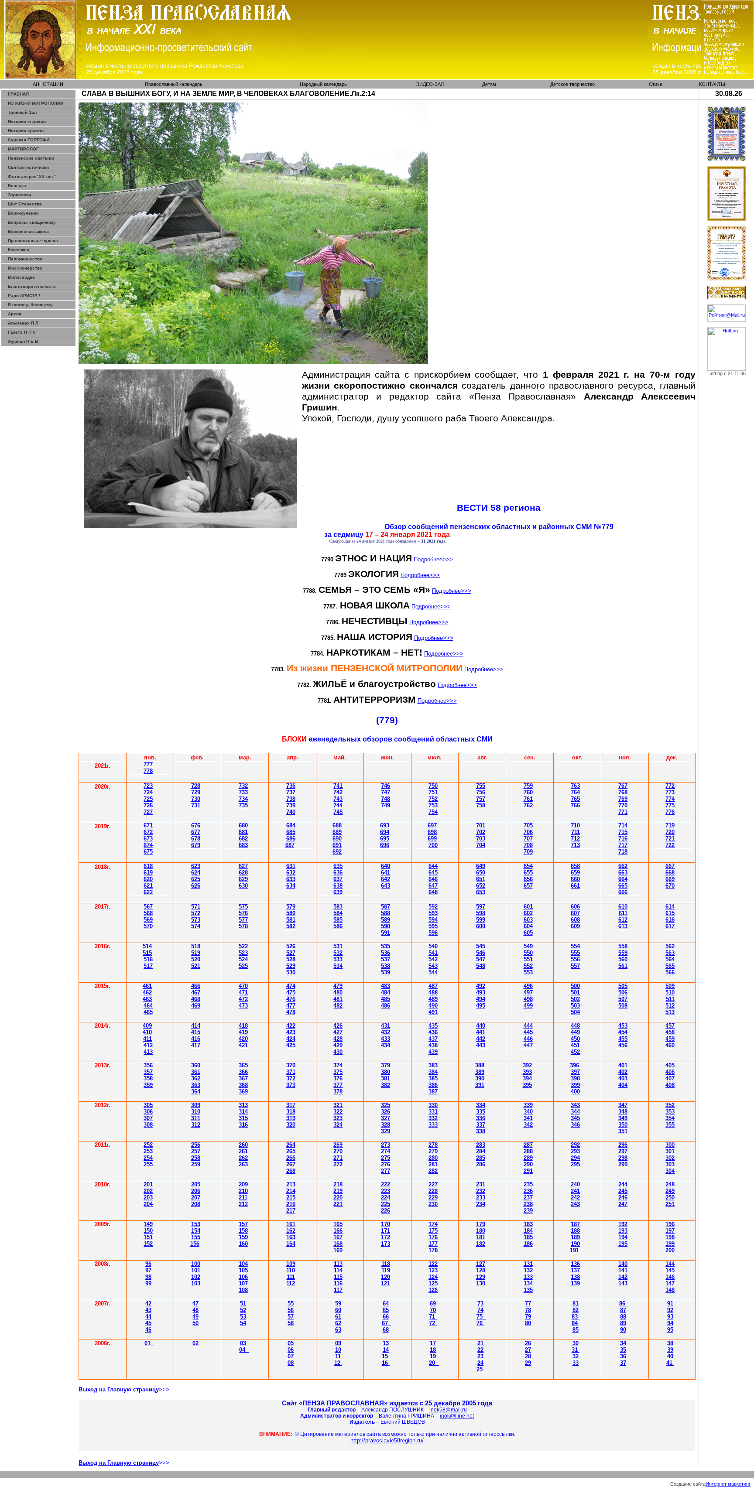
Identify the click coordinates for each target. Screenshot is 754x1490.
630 (243, 885)
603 (528, 919)
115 (338, 1277)
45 (148, 1012)
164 (290, 1244)
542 (433, 959)
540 (433, 946)
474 (290, 986)
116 (338, 1283)
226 (385, 1210)
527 (290, 953)
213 (290, 1184)
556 (575, 959)
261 (243, 1151)
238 (528, 1204)
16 (386, 1363)
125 (433, 1283)
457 (670, 1025)
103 (195, 1283)
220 (338, 1197)
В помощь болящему (30, 304)
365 (243, 1065)
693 (384, 825)
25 (385, 1158)
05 (291, 1343)
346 (575, 1124)
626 (195, 885)
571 (195, 906)
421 (243, 1045)
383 (433, 1065)
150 (148, 1230)
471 (243, 992)
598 (480, 913)
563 (670, 953)
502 (575, 999)
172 (385, 1237)
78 (528, 1310)
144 (670, 1264)
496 (528, 986)
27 (528, 1349)
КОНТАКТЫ (712, 84)
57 (291, 1316)
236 (528, 1191)
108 (243, 1290)
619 (148, 872)
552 (528, 966)
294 (575, 1158)
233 (480, 1197)
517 (148, 966)
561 (622, 966)
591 (385, 933)
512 (670, 1005)
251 (670, 1204)
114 (338, 1270)
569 (148, 919)
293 (575, 1151)
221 (338, 1204)
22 (480, 1349)
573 (195, 919)
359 (148, 1085)
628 (243, 872)
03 (243, 1343)
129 (480, 1277)
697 (432, 825)
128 (480, 1270)
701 (480, 825)
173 (385, 1244)
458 (670, 1032)
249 (670, 1191)
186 (528, 1244)
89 (623, 1323)
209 (243, 1184)
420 (243, 1038)
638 (338, 885)
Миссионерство (25, 268)
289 (528, 1158)
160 (243, 1244)
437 (433, 1038)
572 (195, 913)
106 (243, 1277)
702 (480, 832)
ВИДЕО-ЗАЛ (430, 84)
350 (622, 1124)
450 (575, 1038)
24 (480, 1363)
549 (528, 946)
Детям (489, 84)
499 (528, 1005)
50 (195, 1323)
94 (670, 1323)
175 (433, 1230)
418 (243, 1025)
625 (195, 879)
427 (338, 1032)
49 (195, 1005)
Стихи (655, 84)
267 (290, 1164)
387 (433, 1091)
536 (385, 953)
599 (480, 919)
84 (575, 1323)
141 (622, 1270)
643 (385, 885)
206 (195, 1191)
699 (432, 838)
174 (433, 1224)
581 (290, 919)
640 (385, 866)
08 (291, 1363)
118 (385, 1264)
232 (480, 1191)
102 (195, 1277)
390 (479, 1078)
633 (290, 879)
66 (622, 892)
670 (670, 885)
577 (243, 919)
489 (433, 999)
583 (338, 906)
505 (622, 986)
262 (243, 1158)
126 (433, 1290)
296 (622, 1144)
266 (290, 1158)
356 (148, 1065)
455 (622, 1038)
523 (243, 953)
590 (385, 926)
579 (290, 906)
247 (622, 1204)
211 (243, 1197)
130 (480, 1283)
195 (622, 1244)
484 (385, 992)
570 (148, 926)
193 (622, 1230)
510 (670, 992)
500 (575, 986)
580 (290, 913)
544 (433, 972)
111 (291, 1277)
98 (148, 1277)
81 (575, 1303)
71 (433, 1316)
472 (243, 999)
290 (528, 1164)
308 (148, 1124)
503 (575, 1005)
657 (528, 885)
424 (290, 1038)
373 (290, 1085)
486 (385, 1005)
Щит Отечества (25, 204)
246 (622, 1197)
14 (386, 1349)
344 (575, 1111)
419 (243, 1032)
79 (528, 1316)
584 (338, 913)
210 (243, 1191)
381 (385, 1078)
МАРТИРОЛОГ (23, 149)
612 (622, 919)
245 (622, 1191)
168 (338, 1244)
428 (338, 1038)
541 (433, 953)
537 (385, 959)
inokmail (448, 1410)
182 (480, 1244)
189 (575, 1237)
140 (622, 1264)
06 (291, 1349)
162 (290, 1230)
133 (528, 1277)
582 (290, 926)
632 (290, 872)
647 (433, 885)
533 (338, 959)
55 (528, 959)
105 (243, 1270)
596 (433, 933)
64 (290, 825)
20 (432, 1363)
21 (480, 1343)
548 (480, 966)
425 (290, 1045)
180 (480, 1230)
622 (148, 892)
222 (385, 1184)
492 (480, 986)
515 (147, 953)
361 (195, 1072)
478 (290, 1012)
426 (338, 1025)
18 (433, 1349)
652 (480, 885)
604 (528, 926)
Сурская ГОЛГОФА (29, 139)
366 (243, 1072)
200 (670, 1250)
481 (338, 999)
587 (385, 906)
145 (670, 1270)
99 (148, 1283)
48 (195, 999)
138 (575, 1277)
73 (575, 845)
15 (385, 1356)
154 (195, 1230)
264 (290, 1144)
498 (528, 999)
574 (195, 926)
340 (528, 1111)
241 (575, 1191)
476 (290, 999)
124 (433, 1277)
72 (575, 838)
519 (195, 953)
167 (338, 1237)
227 (433, 1184)
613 (622, 926)
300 (670, 1144)
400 (575, 1091)
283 (480, 1144)
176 (433, 1237)
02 (195, 1343)
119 (385, 1270)
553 (528, 972)
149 (148, 1224)
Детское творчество (572, 84)
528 (290, 959)
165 (338, 1224)
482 (338, 1005)
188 (575, 1230)
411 (147, 1038)
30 (148, 1105)
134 (528, 1283)
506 (622, 992)
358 (148, 1078)
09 (338, 1343)
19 (433, 1356)
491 (433, 1012)
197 (670, 1230)
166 (338, 1230)
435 (433, 1025)
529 (290, 966)
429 (338, 1045)
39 (479, 1085)
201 (148, 1184)
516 (148, 959)
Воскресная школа (28, 231)
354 (670, 1118)
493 (480, 992)
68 (386, 1329)
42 (290, 1025)
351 (622, 1131)
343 (575, 1105)
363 (195, 1085)
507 (622, 999)
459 (670, 1038)
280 (433, 1158)
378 (338, 1091)
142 (622, 1277)
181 (480, 1237)
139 (575, 1283)
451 (575, 1045)
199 (670, 1244)
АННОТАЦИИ (48, 84)
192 (622, 1224)
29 (528, 1171)
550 (528, 953)
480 (338, 992)
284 (480, 1151)
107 (243, 1283)
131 (528, 1264)
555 (575, 953)
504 (575, 1012)
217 (290, 1210)
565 (670, 966)
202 (148, 1191)
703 (480, 838)
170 (385, 1224)
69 (337, 832)
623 (195, 866)
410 (147, 1032)
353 (670, 1111)
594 (433, 919)
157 (243, 1224)
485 (385, 999)
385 (433, 1078)
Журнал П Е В (23, 341)
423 (290, 1032)
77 (528, 1303)
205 (195, 1184)
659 (575, 872)
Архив (14, 313)
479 (338, 986)
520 (195, 959)
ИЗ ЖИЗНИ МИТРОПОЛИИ (35, 103)
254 (148, 1158)
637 (338, 879)
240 (575, 1184)
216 (290, 1204)
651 (480, 879)
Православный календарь (173, 84)
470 (243, 986)
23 (385, 1144)
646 (433, 879)
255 (148, 1164)
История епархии (27, 121)
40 (147, 1025)
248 (670, 1184)
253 (148, 1151)
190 (575, 1244)
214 (290, 1191)
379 (385, 1065)
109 (290, 1264)
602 (528, 913)
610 (622, 906)
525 (243, 966)
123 (433, 1270)
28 (433, 1164)
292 (575, 1144)
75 (479, 1316)
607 (575, 913)
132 (528, 1270)
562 (670, 946)
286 (480, 1164)
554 (575, 946)
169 (338, 1250)
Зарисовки (19, 194)
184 (528, 1230)
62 (243, 838)
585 (338, 919)
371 (290, 1072)
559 (622, 953)
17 (433, 1343)
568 (148, 913)
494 (480, 999)
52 (243, 1310)
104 (243, 1264)
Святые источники (28, 167)
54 (480, 953)
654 (528, 866)
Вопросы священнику (32, 222)
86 (622, 1303)
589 (385, 919)
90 (623, 1329)
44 (148, 1005)
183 (528, 1224)
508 (622, 1005)
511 (670, 999)
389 (479, 1072)
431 (385, 1025)
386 (433, 1085)
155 (195, 1237)
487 (433, 986)
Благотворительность (32, 286)
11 (338, 1356)
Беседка (17, 185)
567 (148, 906)
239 (528, 1210)
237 (528, 1197)
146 (670, 1277)
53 (385, 972)
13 (386, 1343)
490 (433, 1005)
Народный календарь (323, 84)
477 (290, 1005)
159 (243, 1237)
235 (528, 1184)
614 (670, 906)
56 (670, 959)
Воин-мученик (23, 213)
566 (670, 972)
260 (243, 1144)
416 (195, 1038)
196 (670, 1224)
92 (670, 1310)
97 (148, 1270)
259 (195, 1164)
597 (480, 906)
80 (528, 1323)
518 (195, 946)
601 (528, 906)
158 (243, 1230)
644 (433, 866)
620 (148, 879)
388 (479, 1065)
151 (148, 1237)
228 (433, 1191)
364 (195, 1091)
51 (670, 1012)
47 (195, 992)
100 (195, 1264)
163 (290, 1237)
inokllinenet (457, 1416)
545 (480, 946)
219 (338, 1191)
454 (622, 1032)
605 (528, 933)
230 (433, 1204)
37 (290, 1078)
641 (385, 872)
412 (148, 1045)
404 (622, 1085)
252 (148, 1144)
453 (622, 1025)
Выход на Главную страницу (119, 1389)
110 (290, 1270)
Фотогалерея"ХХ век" (32, 176)
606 (575, 906)
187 (575, 1224)
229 (433, 1197)
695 (384, 838)
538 (385, 966)
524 (243, 959)
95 (670, 1329)
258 (195, 1158)
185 (528, 1237)
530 (290, 972)
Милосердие (21, 277)
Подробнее (433, 559)
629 (243, 879)
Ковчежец (18, 249)
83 (575, 1316)
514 (147, 946)
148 (670, 1290)
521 (195, 966)
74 (480, 1310)
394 (527, 1078)
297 (622, 1151)
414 (195, 1025)
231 (480, 1184)
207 (195, 1197)
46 (195, 986)
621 (148, 885)
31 (195, 1118)
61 (148, 866)
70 (480, 845)
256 (195, 1144)
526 (290, 946)
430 (338, 1052)
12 (338, 1363)
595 (433, 926)
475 (290, 992)
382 (385, 1085)
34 (528, 1118)
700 (433, 845)
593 (433, 913)
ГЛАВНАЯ (18, 94)
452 (575, 1052)
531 (338, 946)
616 (670, 919)
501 (575, 992)
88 (623, 1316)
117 (338, 1290)
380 (385, 1072)
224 (385, 1197)
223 (385, 1191)
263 (243, 1164)
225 (385, 1204)
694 (384, 832)
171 (385, 1230)
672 (148, 832)
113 (338, 1264)
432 (385, 1032)
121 (385, 1283)
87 (623, 1310)
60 (575, 926)
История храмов (26, 130)
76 (480, 1323)
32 (433, 1118)
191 (574, 1250)
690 (337, 838)
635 (338, 866)
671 (148, 825)
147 (670, 1283)
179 (480, 1224)
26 (338, 1144)
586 (338, 926)
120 (385, 1277)
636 (338, 872)
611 (623, 913)
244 (622, 1184)
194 (622, 1237)
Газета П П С (22, 332)
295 (575, 1164)
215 (290, 1197)
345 (575, 1118)
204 (148, 1204)
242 (575, 1197)
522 (243, 946)
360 (195, 1065)
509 (670, 986)
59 (338, 1303)
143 (622, 1283)
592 (433, 906)
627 (243, 866)
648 (433, 892)
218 (338, 1184)
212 (243, 1204)
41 (148, 1052)
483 (385, 986)
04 (242, 1349)
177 (433, 1244)
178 (433, 1250)
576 (243, 913)
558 (622, 946)
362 (195, 1078)
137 (575, 1270)
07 (291, 1356)
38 (385, 1124)
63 (290, 866)
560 (622, 959)
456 (622, 1045)
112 (290, 1283)
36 (243, 1078)
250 (670, 1197)
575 (243, 906)
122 (433, 1264)
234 (480, 1204)
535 (385, 946)
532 (338, 953)
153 (195, 1224)
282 (433, 1171)
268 (290, 1171)
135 (528, 1290)
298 (622, 1158)
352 (670, 1105)
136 (575, 1264)
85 (575, 1329)
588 (385, 913)
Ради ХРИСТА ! (24, 295)
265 (290, 1151)
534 (338, 966)
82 (575, 1310)
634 (290, 885)
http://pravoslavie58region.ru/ (387, 1440)
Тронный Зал (22, 112)
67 (148, 838)
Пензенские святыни (31, 158)
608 (575, 919)
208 (195, 1204)
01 (147, 1343)
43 (147, 999)
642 (385, 879)
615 (670, 913)
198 (670, 1237)
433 (385, 1038)
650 (480, 872)
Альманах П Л (23, 323)
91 (670, 1303)
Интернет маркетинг (728, 1484)
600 (480, 926)
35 (148, 1072)
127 (480, 1264)
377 (338, 1085)
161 (290, 1224)
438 (433, 1045)
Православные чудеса (33, 240)
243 (575, 1204)
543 (433, 966)
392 (527, 1065)
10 (338, 1349)
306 (148, 1111)
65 (480, 892)
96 (148, 1264)
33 (575, 1363)
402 (622, 1072)
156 (194, 1244)
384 (433, 1072)
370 (290, 1065)
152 (148, 1244)
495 (480, 1005)
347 (622, 1105)
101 (195, 1270)
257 (195, 1151)
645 (433, 872)
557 (575, 966)
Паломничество (25, 258)
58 (291, 1323)
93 (670, 1316)
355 (670, 1124)
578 (243, 926)
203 (148, 1197)
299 (622, 1164)
